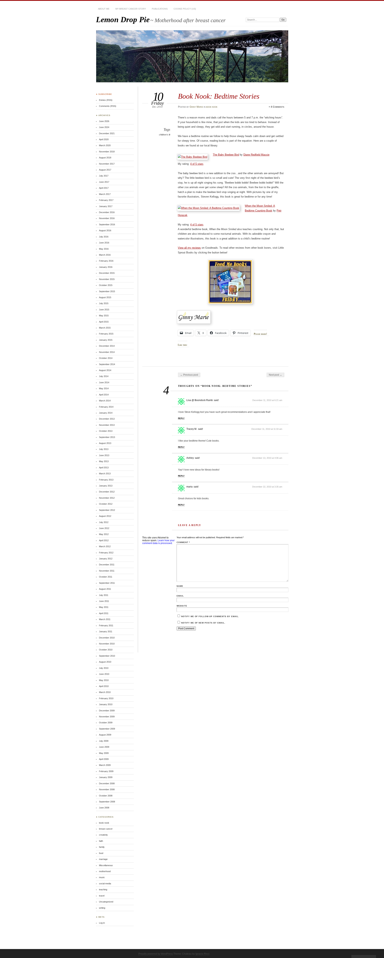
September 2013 (107, 437)
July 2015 (103, 303)
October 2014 (105, 358)
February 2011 (106, 625)
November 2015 (107, 279)
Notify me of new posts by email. (203, 623)
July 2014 (103, 376)
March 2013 (105, 473)
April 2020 (104, 139)
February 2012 (106, 552)
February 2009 (106, 771)
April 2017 (104, 188)
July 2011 (103, 595)
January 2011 (105, 631)
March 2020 (105, 145)
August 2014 (105, 370)
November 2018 (107, 151)
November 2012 (107, 498)
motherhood (105, 871)
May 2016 (104, 249)
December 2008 (107, 783)
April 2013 (104, 467)
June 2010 (104, 674)
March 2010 (105, 692)
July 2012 (103, 522)
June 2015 (104, 309)
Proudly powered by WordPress (155, 953)
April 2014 (104, 394)
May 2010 (104, 680)
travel (101, 895)
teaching (103, 889)
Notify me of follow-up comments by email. (210, 616)
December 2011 (106, 564)
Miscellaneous (106, 865)
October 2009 (105, 722)
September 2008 (107, 801)
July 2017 (103, 176)
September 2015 (107, 291)
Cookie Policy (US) (185, 9)
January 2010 (105, 704)
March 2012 (105, 546)
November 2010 (107, 643)
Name (180, 586)
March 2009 (105, 765)
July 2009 (103, 741)
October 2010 (105, 649)
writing (102, 908)
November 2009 (107, 716)
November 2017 (107, 164)
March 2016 (105, 255)
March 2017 (105, 194)
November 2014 (107, 352)
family (102, 847)
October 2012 (105, 504)
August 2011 (105, 589)
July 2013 (103, 449)
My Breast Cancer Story (130, 9)
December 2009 (107, 710)
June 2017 (104, 182)
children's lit (164, 134)
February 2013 (106, 480)
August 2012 (105, 516)
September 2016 (107, 224)
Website (182, 606)
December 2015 (107, 273)
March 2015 (105, 328)
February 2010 (106, 698)
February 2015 (106, 334)
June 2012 (104, 528)
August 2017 (105, 170)
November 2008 (107, 789)
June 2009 (104, 747)
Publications (160, 9)
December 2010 (107, 637)
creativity (103, 835)
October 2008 (105, 795)
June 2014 (104, 382)
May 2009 (104, 753)
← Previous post (189, 374)
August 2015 (105, 297)
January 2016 (105, 267)
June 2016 (104, 242)
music (102, 877)
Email (180, 596)
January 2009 (105, 777)
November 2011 (106, 571)
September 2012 (107, 510)
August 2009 (105, 735)
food (101, 853)
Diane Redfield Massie (256, 154)
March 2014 (105, 400)
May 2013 (104, 461)
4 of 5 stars (196, 163)
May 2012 (104, 534)
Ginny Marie (196, 106)
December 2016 (107, 212)
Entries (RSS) (105, 100)
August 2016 (105, 230)
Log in (102, 923)
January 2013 (105, 485)
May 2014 (104, 388)
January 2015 (105, 340)
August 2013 (105, 443)
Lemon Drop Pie (123, 19)
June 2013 (104, 455)
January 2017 (105, 206)
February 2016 (106, 261)
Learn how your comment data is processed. (158, 542)
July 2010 (103, 668)
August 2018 (105, 157)
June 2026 (104, 121)
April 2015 (104, 322)
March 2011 (104, 619)
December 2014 (107, 346)
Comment (183, 542)
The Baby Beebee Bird (226, 154)
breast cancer (106, 829)
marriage (103, 859)
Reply (181, 418)
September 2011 (107, 583)
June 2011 (104, 601)
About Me (103, 9)
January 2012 (105, 558)
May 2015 (104, 315)
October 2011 (105, 577)
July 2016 (103, 236)
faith (101, 841)
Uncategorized (106, 901)
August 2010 (105, 662)
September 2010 (107, 656)
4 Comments (277, 106)
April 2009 (104, 759)
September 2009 (107, 729)
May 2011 (103, 607)
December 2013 (107, 419)
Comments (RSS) (107, 106)
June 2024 (104, 127)
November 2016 (107, 218)
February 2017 (106, 200)
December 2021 (107, 133)
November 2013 (107, 425)
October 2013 (105, 431)
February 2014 (106, 407)
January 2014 (105, 413)
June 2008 (104, 807)
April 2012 (104, 540)
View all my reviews (189, 247)
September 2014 (107, 364)
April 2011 (103, 613)
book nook (211, 106)
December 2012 (107, 491)
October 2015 (105, 285)
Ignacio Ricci (202, 953)
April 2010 (104, 686)
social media (105, 883)
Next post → (275, 374)
